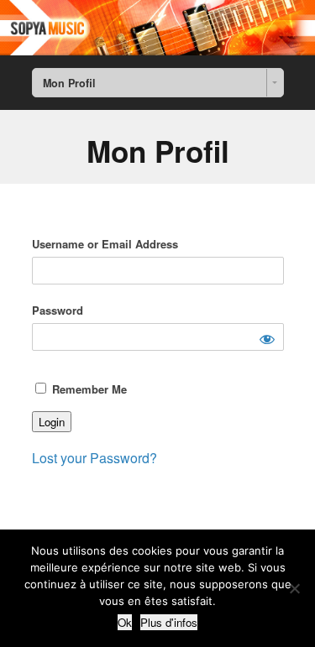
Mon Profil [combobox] (69, 83)
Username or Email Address (105, 244)
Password (57, 310)
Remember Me (88, 389)
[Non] (294, 588)
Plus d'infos (168, 622)
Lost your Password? (94, 457)
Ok (125, 622)
